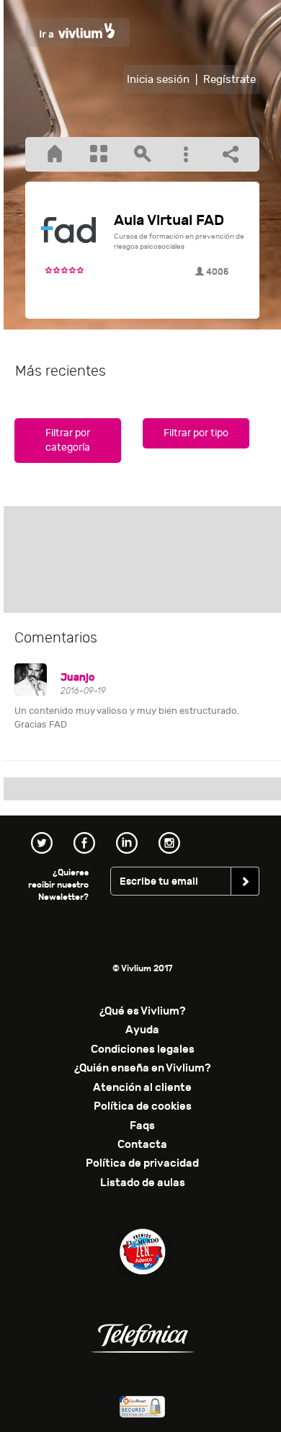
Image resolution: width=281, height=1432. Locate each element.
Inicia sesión (158, 80)
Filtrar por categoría (67, 440)
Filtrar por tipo (196, 433)
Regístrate (229, 80)
